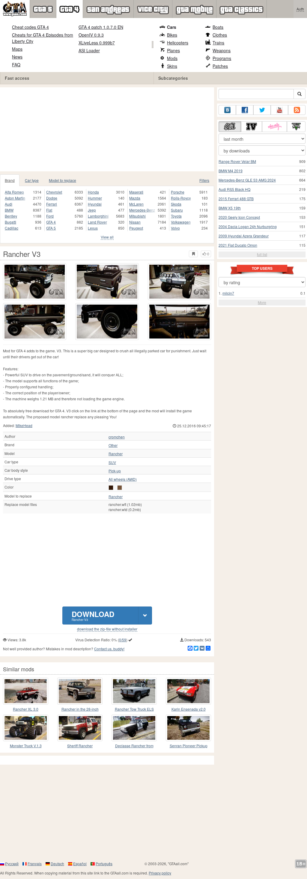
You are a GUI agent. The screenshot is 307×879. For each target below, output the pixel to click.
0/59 (122, 639)
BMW (9, 209)
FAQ (16, 65)
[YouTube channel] (279, 110)
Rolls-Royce (181, 197)
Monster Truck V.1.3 (26, 745)
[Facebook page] (244, 110)
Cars (171, 27)
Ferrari (51, 203)
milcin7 (228, 293)
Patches (220, 66)
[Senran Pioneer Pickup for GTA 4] (188, 728)
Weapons (222, 50)
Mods (172, 58)
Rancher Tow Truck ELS (134, 709)
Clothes (220, 35)
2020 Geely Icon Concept (239, 217)
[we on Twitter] (262, 110)
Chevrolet (54, 191)
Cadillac (11, 227)
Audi (8, 203)
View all (107, 236)
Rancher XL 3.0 (25, 709)
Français (35, 863)
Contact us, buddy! (109, 648)
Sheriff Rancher (80, 745)
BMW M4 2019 (231, 170)
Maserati (136, 191)
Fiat (49, 209)
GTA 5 (51, 227)
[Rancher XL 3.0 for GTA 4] (25, 691)
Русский (12, 863)
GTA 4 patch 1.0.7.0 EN (101, 27)
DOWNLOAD (93, 615)
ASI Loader (89, 50)
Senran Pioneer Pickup (188, 745)
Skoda (176, 203)
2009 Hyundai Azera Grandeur (244, 235)
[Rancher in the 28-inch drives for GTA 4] (80, 691)
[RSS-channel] (297, 110)
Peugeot (136, 227)
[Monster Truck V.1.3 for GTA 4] (25, 728)
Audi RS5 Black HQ (234, 189)
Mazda (134, 197)
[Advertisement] (109, 129)
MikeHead (24, 425)
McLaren (136, 203)
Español (80, 863)
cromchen (117, 436)
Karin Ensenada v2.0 (188, 709)
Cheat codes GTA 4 (30, 27)
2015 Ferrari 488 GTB (236, 198)
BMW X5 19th (230, 207)
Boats (218, 27)
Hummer (95, 197)
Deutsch (57, 863)
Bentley (11, 215)
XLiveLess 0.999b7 (97, 43)
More (262, 302)
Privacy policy (160, 872)
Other (113, 445)
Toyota (176, 215)
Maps (17, 49)
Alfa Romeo (14, 191)
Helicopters (177, 43)
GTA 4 (51, 221)
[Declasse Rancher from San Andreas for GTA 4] (134, 728)
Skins (172, 66)
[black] (111, 487)
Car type (32, 180)
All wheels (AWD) (123, 479)
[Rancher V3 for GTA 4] (34, 281)
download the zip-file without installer (107, 629)
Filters (204, 180)
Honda (93, 191)
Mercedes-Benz (142, 209)
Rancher (116, 453)
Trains (218, 43)
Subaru (177, 209)
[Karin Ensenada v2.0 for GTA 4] (188, 691)
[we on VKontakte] (227, 110)
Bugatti (10, 221)
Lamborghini (98, 215)
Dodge (51, 197)
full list (262, 254)
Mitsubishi (137, 215)
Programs (222, 58)
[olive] (119, 487)
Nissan (135, 221)
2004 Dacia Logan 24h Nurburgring (248, 226)
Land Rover (97, 221)
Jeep (92, 209)
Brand (10, 180)
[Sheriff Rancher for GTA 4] (80, 728)
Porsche (177, 191)
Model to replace (62, 180)
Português (104, 863)
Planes (173, 50)
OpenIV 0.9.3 (91, 35)
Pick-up (115, 470)
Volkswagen (181, 221)
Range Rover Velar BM (237, 161)
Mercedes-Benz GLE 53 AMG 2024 (247, 179)
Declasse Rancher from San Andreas (134, 746)
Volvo (175, 227)
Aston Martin (15, 197)
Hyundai (95, 203)
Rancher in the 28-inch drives (80, 709)
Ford (50, 215)
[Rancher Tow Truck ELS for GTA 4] (134, 691)
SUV (112, 462)
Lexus (93, 227)
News (17, 57)
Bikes (172, 35)
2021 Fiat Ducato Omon (238, 245)
